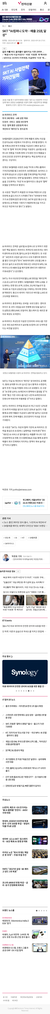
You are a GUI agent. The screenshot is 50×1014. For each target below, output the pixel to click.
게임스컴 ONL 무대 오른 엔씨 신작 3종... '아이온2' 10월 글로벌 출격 (26, 743)
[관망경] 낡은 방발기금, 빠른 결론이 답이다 (23, 786)
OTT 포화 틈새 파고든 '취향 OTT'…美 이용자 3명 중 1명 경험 (26, 778)
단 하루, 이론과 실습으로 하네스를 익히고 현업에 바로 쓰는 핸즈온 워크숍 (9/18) (25, 631)
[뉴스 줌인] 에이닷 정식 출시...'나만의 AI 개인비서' (25, 522)
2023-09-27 (14, 43)
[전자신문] (25, 3)
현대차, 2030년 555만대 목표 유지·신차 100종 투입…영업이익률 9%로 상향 (15, 824)
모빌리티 (32, 10)
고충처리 (39, 997)
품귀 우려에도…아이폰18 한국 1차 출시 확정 (24, 706)
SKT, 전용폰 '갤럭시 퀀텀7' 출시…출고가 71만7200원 (25, 725)
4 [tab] (23, 691)
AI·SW (5, 10)
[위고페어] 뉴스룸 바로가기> (33, 506)
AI (16, 538)
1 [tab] (16, 691)
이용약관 (14, 997)
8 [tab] (33, 691)
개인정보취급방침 (26, 997)
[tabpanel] (25, 674)
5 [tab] (26, 691)
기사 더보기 (27, 556)
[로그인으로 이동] (45, 3)
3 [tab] (21, 691)
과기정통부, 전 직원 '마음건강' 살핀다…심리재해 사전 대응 (26, 760)
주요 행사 (7, 656)
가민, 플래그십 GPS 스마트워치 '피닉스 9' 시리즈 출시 (26, 769)
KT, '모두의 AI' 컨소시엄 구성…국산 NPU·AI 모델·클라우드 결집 (26, 734)
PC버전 (15, 1000)
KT (23, 538)
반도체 (14, 10)
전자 (23, 10)
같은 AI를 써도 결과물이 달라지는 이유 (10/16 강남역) (23, 52)
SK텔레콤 (33, 538)
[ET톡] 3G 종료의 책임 (15, 750)
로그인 (5, 997)
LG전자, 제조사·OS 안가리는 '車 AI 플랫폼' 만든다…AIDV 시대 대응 (15, 810)
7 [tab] (31, 691)
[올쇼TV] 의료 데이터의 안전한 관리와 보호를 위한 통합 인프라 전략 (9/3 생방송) (25, 626)
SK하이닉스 (9, 543)
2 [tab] (19, 691)
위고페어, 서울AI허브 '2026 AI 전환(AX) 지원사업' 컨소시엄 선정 (34, 503)
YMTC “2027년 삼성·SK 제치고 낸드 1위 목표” (15, 870)
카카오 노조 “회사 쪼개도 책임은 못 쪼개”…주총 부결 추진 (15, 853)
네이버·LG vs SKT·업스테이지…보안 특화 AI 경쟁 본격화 (15, 840)
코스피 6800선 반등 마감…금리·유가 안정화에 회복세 (15, 884)
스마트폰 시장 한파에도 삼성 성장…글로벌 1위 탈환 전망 (26, 716)
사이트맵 (6, 1000)
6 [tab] (28, 691)
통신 (42, 10)
